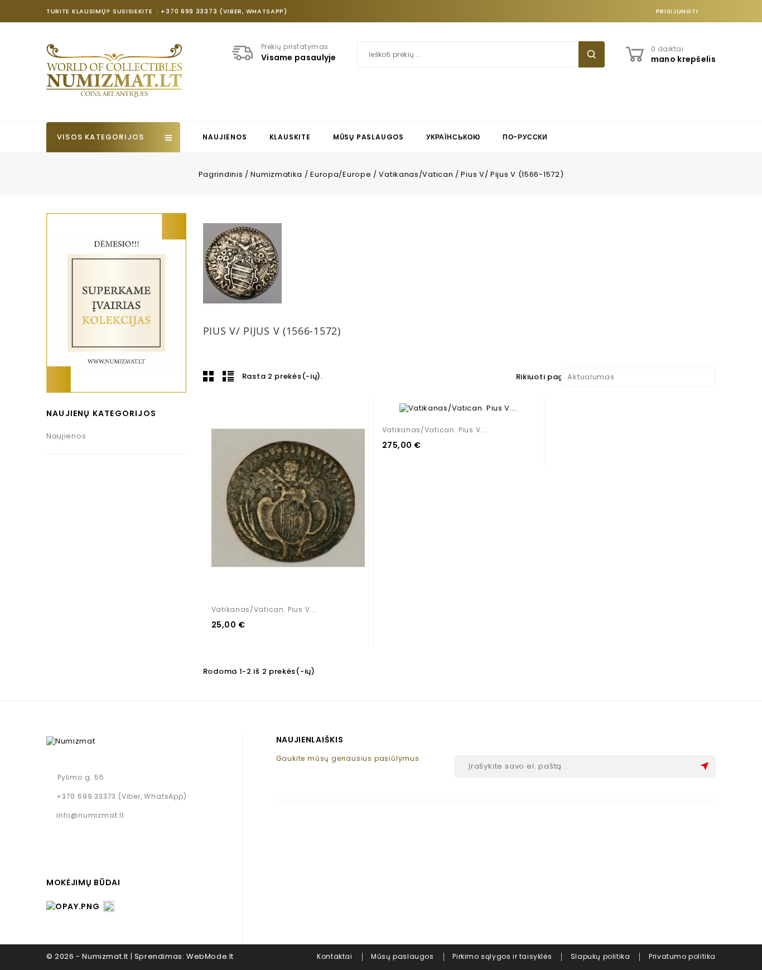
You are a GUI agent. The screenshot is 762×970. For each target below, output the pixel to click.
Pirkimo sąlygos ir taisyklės (502, 956)
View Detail (283, 498)
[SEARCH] (591, 54)
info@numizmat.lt (90, 815)
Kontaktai (334, 956)
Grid (208, 376)
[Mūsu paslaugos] (116, 302)
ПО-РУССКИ (525, 137)
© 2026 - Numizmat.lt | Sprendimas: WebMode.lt (140, 956)
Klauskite (290, 137)
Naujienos (224, 137)
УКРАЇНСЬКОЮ (453, 137)
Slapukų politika (600, 956)
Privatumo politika (682, 956)
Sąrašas (228, 376)
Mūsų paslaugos (368, 137)
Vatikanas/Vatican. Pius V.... (264, 609)
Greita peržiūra (307, 498)
